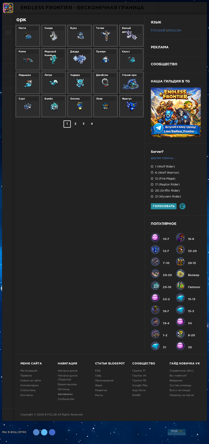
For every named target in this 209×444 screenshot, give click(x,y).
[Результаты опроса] (182, 206)
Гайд (98, 376)
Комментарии (29, 385)
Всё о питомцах (180, 390)
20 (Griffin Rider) (167, 191)
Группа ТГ (139, 371)
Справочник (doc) (181, 371)
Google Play (140, 385)
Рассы (99, 395)
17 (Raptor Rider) (167, 184)
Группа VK (139, 376)
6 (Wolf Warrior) (166, 173)
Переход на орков (182, 395)
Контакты (26, 395)
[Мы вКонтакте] (36, 432)
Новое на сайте (30, 381)
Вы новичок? (178, 376)
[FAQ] (8, 81)
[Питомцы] (8, 45)
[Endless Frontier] (8, 8)
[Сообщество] (8, 69)
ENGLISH (174, 30)
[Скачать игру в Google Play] (8, 57)
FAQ (98, 371)
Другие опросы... (163, 158)
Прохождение (104, 381)
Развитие (101, 390)
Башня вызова (67, 384)
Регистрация (28, 371)
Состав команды (180, 385)
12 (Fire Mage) (164, 179)
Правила (26, 376)
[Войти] (8, 20)
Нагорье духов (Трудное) (67, 378)
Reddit (136, 395)
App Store (139, 390)
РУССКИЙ (158, 30)
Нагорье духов (67, 371)
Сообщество (66, 399)
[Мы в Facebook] (52, 432)
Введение (176, 381)
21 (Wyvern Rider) (167, 196)
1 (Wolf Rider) (164, 166)
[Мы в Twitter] (44, 432)
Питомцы (64, 389)
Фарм (98, 385)
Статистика (27, 390)
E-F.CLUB (51, 415)
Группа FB (139, 381)
